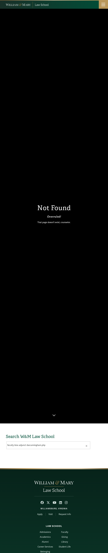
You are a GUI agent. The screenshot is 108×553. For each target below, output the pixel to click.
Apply (40, 514)
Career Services (45, 546)
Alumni (45, 542)
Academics (45, 537)
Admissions (45, 532)
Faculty (64, 532)
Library (64, 542)
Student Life (65, 546)
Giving (65, 537)
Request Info (65, 514)
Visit (50, 514)
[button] (86, 445)
